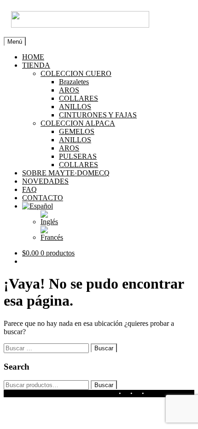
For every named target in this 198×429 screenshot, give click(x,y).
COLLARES (78, 98)
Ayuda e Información (81, 393)
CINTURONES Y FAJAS (98, 115)
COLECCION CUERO (76, 73)
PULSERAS (78, 156)
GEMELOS (76, 131)
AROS (69, 90)
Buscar (103, 385)
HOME (33, 57)
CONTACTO (42, 198)
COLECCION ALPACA (78, 123)
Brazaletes (74, 82)
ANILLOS (75, 106)
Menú (14, 41)
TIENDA (36, 65)
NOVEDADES (45, 181)
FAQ (29, 189)
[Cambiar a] (37, 206)
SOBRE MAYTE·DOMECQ (66, 173)
